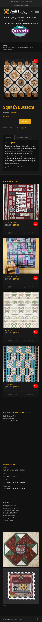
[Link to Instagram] (37, 619)
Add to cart (25, 121)
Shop (5, 45)
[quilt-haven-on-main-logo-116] (15, 11)
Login (5, 606)
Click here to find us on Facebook (14, 482)
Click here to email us (10, 476)
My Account (14, 1)
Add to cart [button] (13, 233)
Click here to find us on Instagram (14, 488)
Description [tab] (8, 137)
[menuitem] (15, 1)
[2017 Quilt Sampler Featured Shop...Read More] (20, 37)
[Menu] (36, 11)
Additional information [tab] (22, 137)
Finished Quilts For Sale (23, 128)
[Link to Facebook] (34, 619)
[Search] (30, 11)
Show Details (29, 233)
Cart (22, 1)
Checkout (29, 1)
